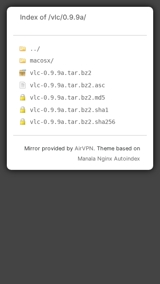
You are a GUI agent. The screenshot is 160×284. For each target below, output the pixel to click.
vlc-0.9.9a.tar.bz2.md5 (67, 97)
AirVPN (84, 148)
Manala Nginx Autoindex (109, 158)
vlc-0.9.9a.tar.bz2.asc (67, 85)
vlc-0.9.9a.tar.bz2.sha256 (72, 121)
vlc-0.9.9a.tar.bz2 (60, 72)
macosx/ (42, 60)
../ (35, 48)
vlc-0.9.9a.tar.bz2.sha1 (69, 109)
